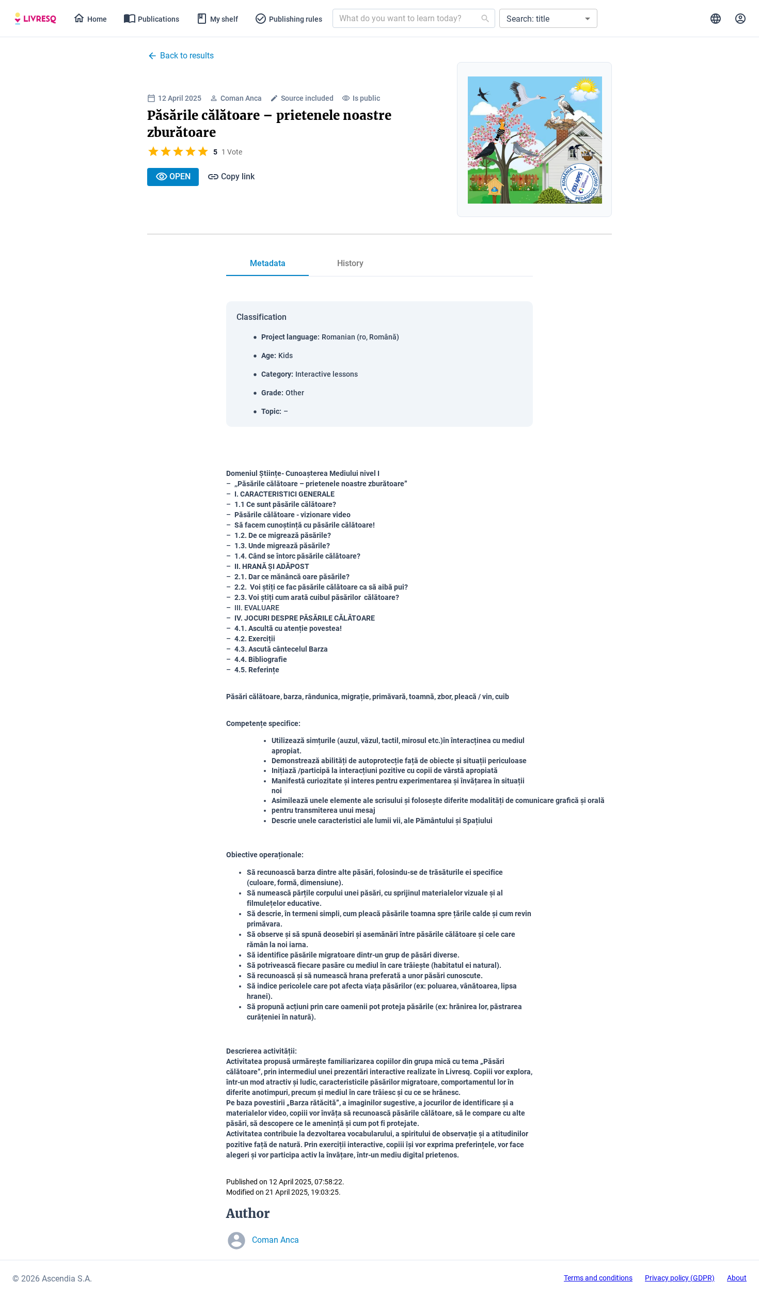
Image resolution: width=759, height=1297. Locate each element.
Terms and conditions (598, 1278)
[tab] (35, 18)
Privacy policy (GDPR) (680, 1278)
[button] (548, 18)
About (737, 1278)
